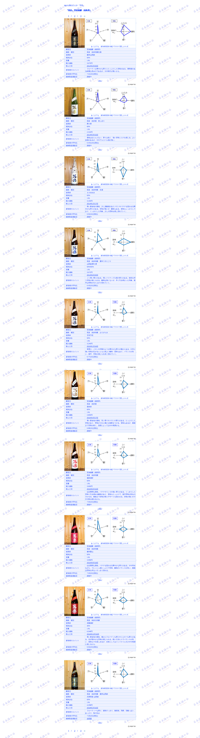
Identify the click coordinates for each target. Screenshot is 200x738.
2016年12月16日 (93, 634)
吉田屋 (89, 719)
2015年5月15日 (92, 489)
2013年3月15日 (92, 135)
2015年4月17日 (92, 418)
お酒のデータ (72, 5)
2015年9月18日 (92, 563)
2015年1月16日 (92, 346)
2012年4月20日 (92, 66)
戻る (100, 81)
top (65, 5)
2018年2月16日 (92, 708)
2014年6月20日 (92, 275)
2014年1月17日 (92, 204)
